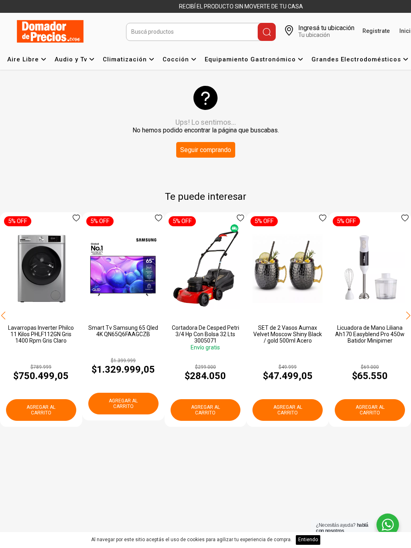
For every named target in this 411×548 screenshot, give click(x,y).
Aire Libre (24, 59)
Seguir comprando (205, 150)
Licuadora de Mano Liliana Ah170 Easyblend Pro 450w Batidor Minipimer (370, 334)
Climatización (126, 59)
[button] (408, 316)
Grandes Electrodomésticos (357, 59)
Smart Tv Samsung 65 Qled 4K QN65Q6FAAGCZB (123, 331)
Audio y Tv (72, 59)
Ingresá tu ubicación (326, 28)
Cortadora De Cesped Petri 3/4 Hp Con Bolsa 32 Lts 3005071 (205, 334)
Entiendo (308, 539)
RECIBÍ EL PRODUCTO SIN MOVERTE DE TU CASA (241, 6)
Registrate (376, 31)
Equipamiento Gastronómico (251, 59)
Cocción (177, 59)
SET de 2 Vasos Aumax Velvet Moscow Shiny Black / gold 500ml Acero (287, 334)
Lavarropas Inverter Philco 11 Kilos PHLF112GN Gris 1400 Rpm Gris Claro (41, 334)
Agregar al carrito (40, 410)
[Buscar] (267, 32)
